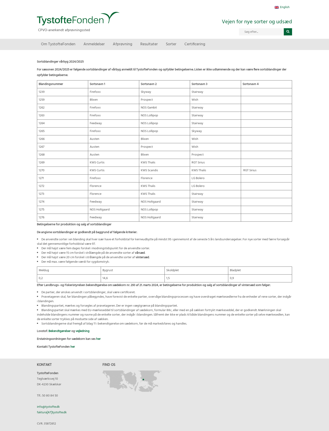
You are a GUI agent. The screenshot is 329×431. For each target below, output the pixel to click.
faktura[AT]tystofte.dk (52, 412)
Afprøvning (122, 44)
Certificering (194, 44)
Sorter (171, 44)
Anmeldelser (94, 44)
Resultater (149, 44)
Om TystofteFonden (58, 44)
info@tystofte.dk (48, 406)
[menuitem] (282, 8)
